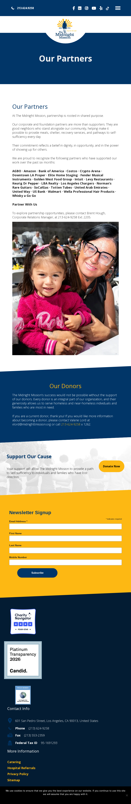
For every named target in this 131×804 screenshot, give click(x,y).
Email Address (18, 521)
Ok (65, 798)
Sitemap (13, 780)
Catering (14, 762)
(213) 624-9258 (38, 728)
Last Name (15, 545)
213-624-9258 (70, 424)
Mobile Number (18, 557)
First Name (15, 533)
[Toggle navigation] (117, 8)
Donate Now (111, 466)
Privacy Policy (17, 774)
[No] (126, 795)
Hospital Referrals (21, 768)
